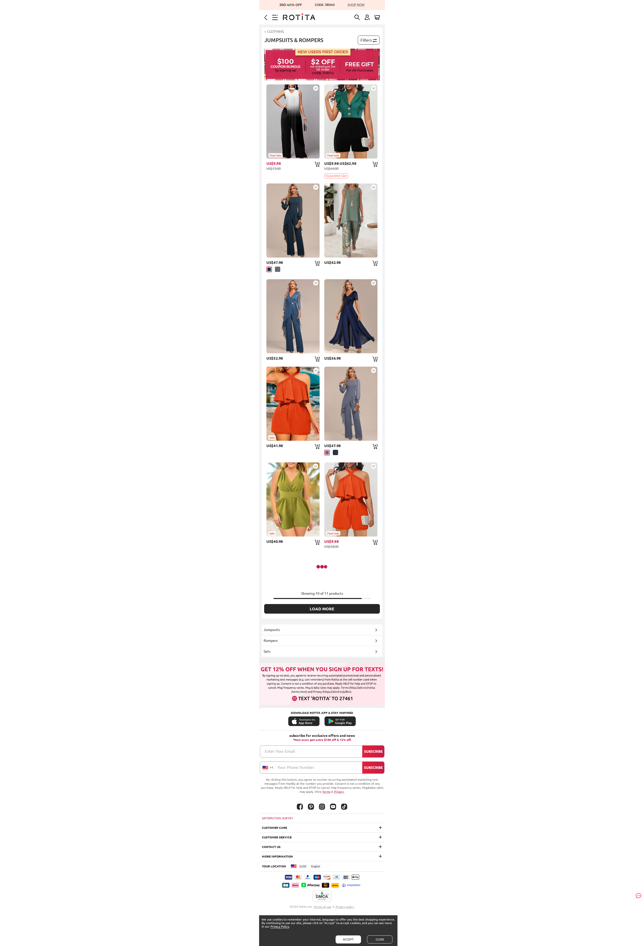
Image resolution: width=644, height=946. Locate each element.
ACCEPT (348, 939)
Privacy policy (345, 906)
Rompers (271, 641)
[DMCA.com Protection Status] (322, 896)
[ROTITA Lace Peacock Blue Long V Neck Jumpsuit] (293, 316)
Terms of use (322, 906)
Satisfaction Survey (277, 818)
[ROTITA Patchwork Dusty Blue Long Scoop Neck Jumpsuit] (351, 404)
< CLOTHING (274, 31)
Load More (322, 609)
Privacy (339, 791)
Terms (326, 791)
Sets (267, 651)
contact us (271, 846)
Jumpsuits (272, 630)
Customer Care (274, 827)
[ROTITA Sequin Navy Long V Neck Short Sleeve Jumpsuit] (351, 316)
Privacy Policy (279, 926)
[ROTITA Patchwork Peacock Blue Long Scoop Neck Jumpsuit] (293, 220)
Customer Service (277, 837)
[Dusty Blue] (277, 269)
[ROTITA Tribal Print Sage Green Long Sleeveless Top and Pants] (351, 220)
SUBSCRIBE (373, 751)
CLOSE (380, 939)
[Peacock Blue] (269, 269)
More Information (277, 856)
